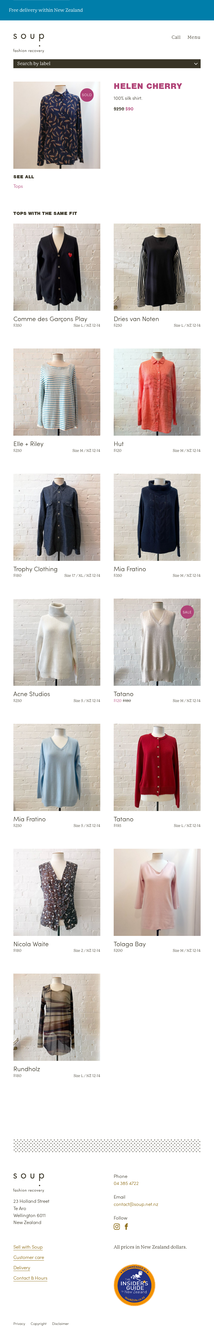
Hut (119, 443)
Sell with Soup (28, 1246)
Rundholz (26, 1068)
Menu (194, 37)
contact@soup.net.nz (136, 1204)
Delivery (21, 1267)
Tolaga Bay (130, 943)
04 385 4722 (126, 1183)
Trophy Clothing (35, 568)
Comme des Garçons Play (50, 318)
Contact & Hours (30, 1277)
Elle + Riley (28, 443)
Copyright (39, 1323)
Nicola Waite (31, 943)
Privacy (19, 1323)
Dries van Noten (136, 318)
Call (176, 37)
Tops (18, 185)
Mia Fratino (130, 568)
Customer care (28, 1257)
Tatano (123, 693)
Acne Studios (31, 693)
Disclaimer (60, 1323)
